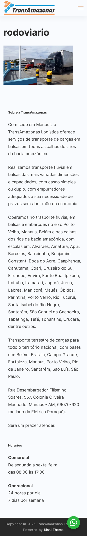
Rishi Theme (54, 530)
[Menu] (81, 8)
